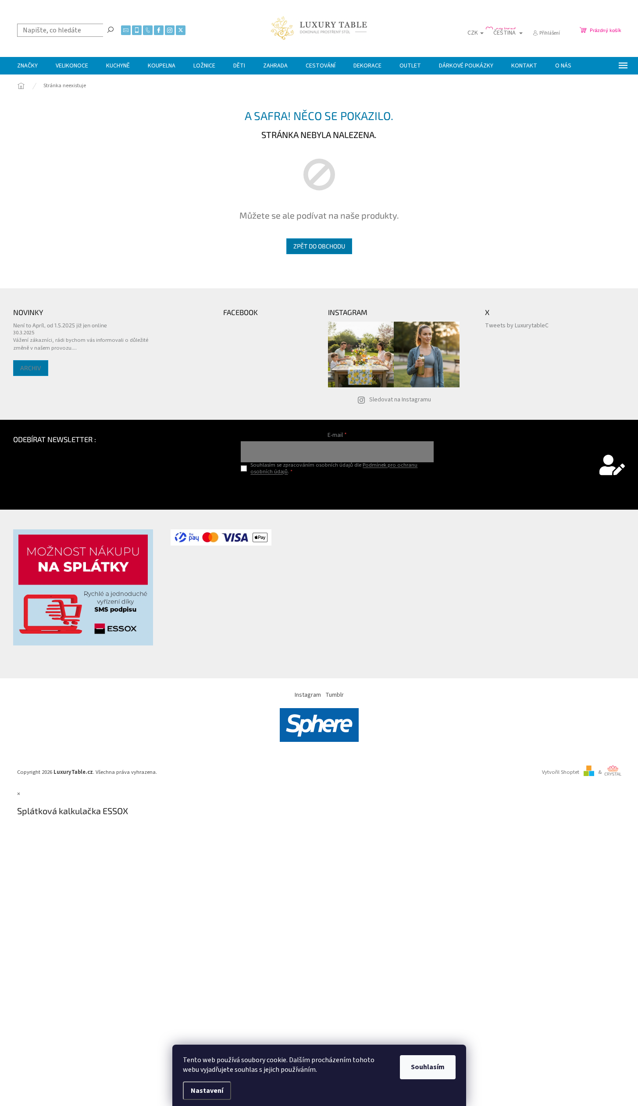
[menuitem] (27, 65)
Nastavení (207, 1090)
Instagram (308, 695)
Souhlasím (428, 1067)
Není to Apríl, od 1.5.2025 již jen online (60, 325)
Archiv (30, 368)
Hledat (110, 29)
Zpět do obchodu (319, 246)
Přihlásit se (337, 489)
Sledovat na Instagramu (400, 399)
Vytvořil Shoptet (560, 772)
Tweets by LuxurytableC (517, 325)
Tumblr (334, 695)
